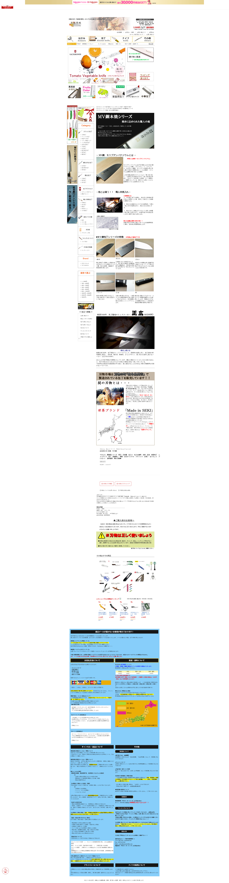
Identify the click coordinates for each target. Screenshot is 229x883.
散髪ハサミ (118, 44)
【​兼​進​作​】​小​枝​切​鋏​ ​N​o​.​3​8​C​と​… (145, 614)
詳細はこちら (75, 725)
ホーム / (132, 34)
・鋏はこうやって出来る (85, 318)
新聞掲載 (84, 44)
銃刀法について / (140, 34)
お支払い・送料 (129, 32)
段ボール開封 (128, 44)
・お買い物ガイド (83, 315)
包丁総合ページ (110, 106)
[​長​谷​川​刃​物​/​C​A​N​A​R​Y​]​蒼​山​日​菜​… (124, 614)
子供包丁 (79, 44)
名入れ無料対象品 (113, 110)
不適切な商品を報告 (125, 490)
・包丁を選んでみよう (84, 321)
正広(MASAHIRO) (117, 108)
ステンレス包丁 (119, 106)
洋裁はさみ (110, 44)
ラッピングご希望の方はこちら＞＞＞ (139, 819)
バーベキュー (90, 44)
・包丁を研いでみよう (84, 324)
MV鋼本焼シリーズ (128, 108)
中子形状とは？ (114, 513)
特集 (107, 110)
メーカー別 (108, 108)
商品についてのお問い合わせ (109, 490)
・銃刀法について (83, 334)
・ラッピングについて (84, 331)
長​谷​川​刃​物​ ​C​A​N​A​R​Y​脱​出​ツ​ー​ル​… (113, 614)
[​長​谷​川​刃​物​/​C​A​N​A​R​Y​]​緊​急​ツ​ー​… (102, 614)
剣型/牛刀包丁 (127, 106)
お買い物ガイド (141, 32)
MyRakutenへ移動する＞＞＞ (105, 646)
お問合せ (151, 32)
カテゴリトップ (100, 106)
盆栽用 (134, 44)
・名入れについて (83, 327)
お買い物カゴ (150, 34)
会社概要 (119, 32)
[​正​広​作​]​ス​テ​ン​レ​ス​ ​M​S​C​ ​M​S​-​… (135, 614)
